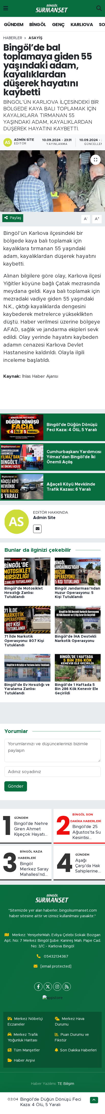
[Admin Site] (16, 521)
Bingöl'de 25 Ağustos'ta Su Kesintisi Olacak (86, 832)
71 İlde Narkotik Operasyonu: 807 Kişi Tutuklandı (24, 641)
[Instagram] (57, 986)
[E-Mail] (37, 529)
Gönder (15, 786)
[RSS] (66, 986)
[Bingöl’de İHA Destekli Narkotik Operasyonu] (78, 619)
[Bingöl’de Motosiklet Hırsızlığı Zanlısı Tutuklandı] (27, 571)
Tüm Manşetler (27, 1050)
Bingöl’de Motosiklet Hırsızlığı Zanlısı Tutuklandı (23, 593)
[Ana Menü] (5, 8)
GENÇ (58, 24)
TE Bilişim (65, 1084)
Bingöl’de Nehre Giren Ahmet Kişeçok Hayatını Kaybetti (31, 829)
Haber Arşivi (24, 1060)
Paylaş (15, 218)
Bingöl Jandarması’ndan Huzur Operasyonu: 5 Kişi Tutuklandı (77, 593)
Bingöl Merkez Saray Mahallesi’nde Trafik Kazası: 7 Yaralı (34, 869)
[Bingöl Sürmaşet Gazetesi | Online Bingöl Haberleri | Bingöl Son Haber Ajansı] (52, 8)
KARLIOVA (82, 24)
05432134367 (56, 956)
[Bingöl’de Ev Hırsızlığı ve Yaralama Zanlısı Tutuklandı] (27, 667)
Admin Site (44, 518)
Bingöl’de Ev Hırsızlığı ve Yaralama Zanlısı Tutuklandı (27, 689)
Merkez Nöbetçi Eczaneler (25, 1021)
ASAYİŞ (35, 38)
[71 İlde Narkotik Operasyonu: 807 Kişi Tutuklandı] (27, 619)
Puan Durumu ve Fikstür (72, 1037)
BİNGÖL (37, 24)
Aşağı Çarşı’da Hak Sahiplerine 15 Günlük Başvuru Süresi (87, 866)
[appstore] (52, 999)
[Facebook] (38, 986)
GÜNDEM (13, 24)
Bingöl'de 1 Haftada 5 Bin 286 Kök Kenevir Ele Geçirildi (76, 689)
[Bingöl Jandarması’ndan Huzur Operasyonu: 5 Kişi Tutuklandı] (78, 571)
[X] (48, 986)
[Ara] (99, 8)
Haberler (12, 38)
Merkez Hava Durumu (70, 1021)
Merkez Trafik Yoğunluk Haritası (23, 1037)
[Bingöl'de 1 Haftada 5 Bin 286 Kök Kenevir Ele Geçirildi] (78, 667)
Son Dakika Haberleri (78, 1050)
